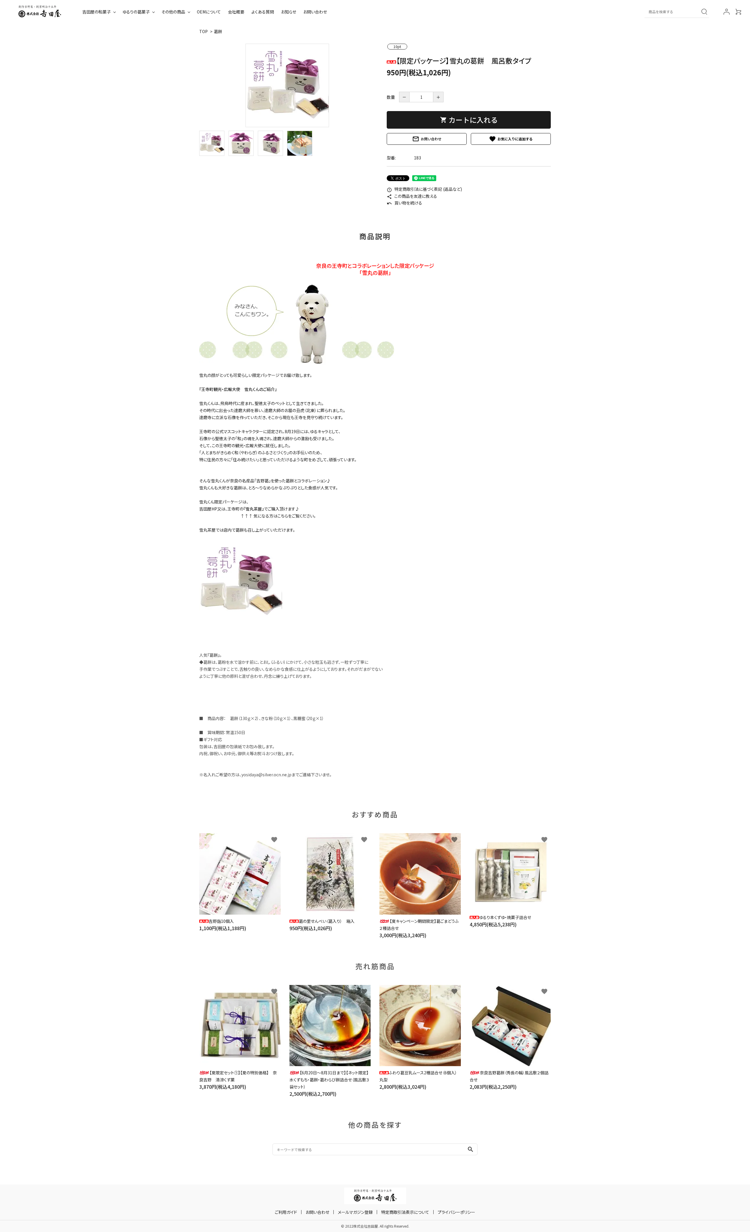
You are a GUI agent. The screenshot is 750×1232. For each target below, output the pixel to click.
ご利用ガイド (286, 1212)
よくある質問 (262, 12)
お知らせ (288, 12)
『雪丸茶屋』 (253, 509)
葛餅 (218, 31)
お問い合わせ (315, 12)
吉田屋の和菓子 (96, 12)
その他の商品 (173, 12)
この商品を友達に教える (412, 196)
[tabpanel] (287, 85)
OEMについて (209, 12)
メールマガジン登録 (355, 1212)
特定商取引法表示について (405, 1212)
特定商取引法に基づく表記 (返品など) (424, 189)
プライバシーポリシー (456, 1212)
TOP (203, 31)
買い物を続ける (404, 203)
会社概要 (236, 12)
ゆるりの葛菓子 (136, 12)
